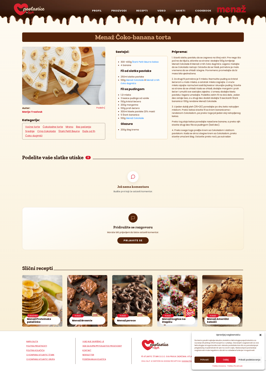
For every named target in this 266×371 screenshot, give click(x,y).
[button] (260, 334)
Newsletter (88, 354)
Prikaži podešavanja (249, 359)
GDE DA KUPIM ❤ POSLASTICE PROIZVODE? (102, 346)
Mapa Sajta (32, 341)
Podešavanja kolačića (94, 359)
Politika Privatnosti (234, 366)
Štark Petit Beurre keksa (145, 61)
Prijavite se (133, 240)
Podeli (99, 107)
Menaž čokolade (135, 80)
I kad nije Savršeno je (93, 341)
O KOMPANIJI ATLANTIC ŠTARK (40, 354)
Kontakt (86, 350)
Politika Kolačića (219, 366)
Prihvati (204, 359)
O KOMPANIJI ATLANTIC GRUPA (40, 359)
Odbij (226, 359)
